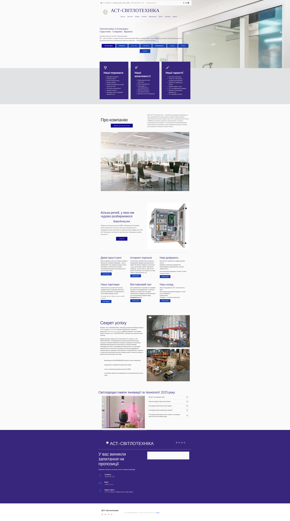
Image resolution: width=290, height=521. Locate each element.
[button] (168, 397)
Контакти (144, 16)
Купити (161, 16)
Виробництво (152, 16)
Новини (175, 16)
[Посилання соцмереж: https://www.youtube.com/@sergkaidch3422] (188, 3)
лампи (132, 267)
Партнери (167, 16)
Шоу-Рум (130, 16)
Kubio (158, 512)
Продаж (137, 16)
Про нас (123, 16)
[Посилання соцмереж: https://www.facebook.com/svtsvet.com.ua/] (184, 3)
